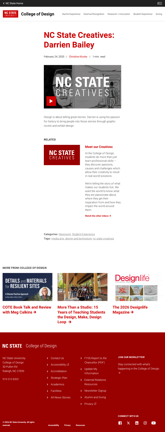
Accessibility (53, 425)
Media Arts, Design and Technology (71, 238)
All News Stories (61, 397)
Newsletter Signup (95, 390)
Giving (159, 14)
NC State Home (14, 3)
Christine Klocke (78, 56)
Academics (57, 384)
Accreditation (59, 371)
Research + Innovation (119, 14)
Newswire (65, 234)
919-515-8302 (11, 379)
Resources (80, 425)
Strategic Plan (59, 377)
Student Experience (142, 14)
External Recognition (94, 14)
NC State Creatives (103, 238)
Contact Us (57, 358)
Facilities (56, 390)
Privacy (67, 425)
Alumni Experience (71, 14)
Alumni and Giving (95, 397)
